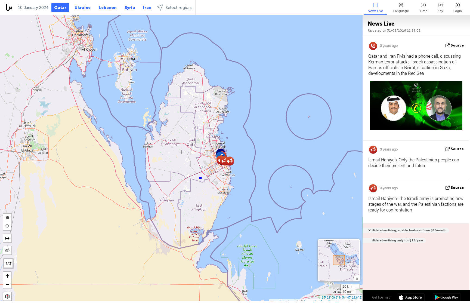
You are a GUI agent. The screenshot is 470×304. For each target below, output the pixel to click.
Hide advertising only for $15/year (397, 240)
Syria (130, 7)
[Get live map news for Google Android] (446, 298)
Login (457, 11)
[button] (200, 178)
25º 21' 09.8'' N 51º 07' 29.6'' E (341, 297)
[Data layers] (7, 296)
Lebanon (107, 7)
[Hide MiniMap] (356, 278)
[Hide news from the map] (7, 250)
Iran (147, 7)
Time (423, 11)
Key (440, 11)
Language (401, 11)
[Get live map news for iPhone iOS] (411, 298)
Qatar (60, 7)
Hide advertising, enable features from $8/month (409, 230)
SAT (8, 263)
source (457, 45)
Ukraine (83, 7)
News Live (375, 11)
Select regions (179, 7)
